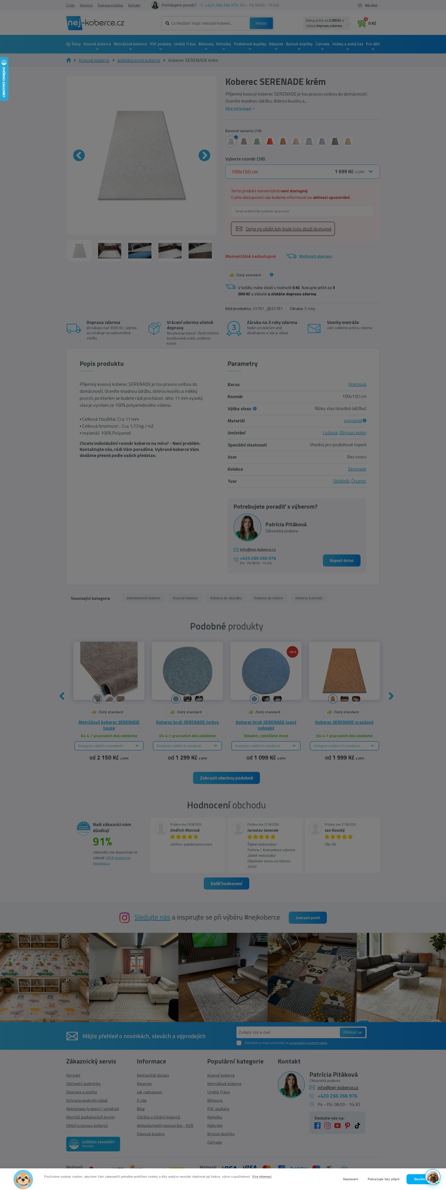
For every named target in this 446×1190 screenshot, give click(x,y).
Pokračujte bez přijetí (384, 1179)
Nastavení (350, 1179)
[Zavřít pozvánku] (434, 1117)
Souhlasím (422, 1179)
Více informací (262, 1176)
